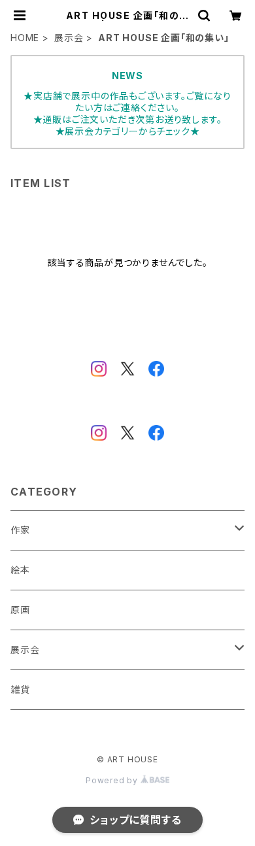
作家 (20, 529)
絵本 (20, 569)
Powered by (113, 780)
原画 (20, 609)
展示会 (68, 37)
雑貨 (20, 689)
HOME (24, 37)
